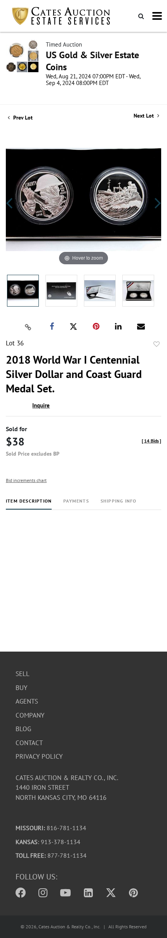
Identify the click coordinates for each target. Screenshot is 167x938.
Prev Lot (22, 117)
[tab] (29, 504)
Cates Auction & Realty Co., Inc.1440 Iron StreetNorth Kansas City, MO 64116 (67, 787)
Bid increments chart (26, 480)
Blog (23, 729)
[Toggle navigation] (157, 16)
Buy (21, 687)
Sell (23, 673)
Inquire (41, 405)
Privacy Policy (39, 756)
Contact (29, 743)
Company (30, 715)
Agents (27, 701)
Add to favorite (156, 344)
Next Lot (144, 116)
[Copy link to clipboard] (28, 326)
